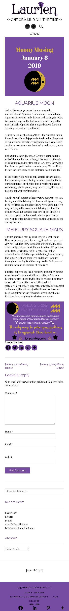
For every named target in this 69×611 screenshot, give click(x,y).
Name (9, 431)
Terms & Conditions (34, 592)
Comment (11, 393)
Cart (55, 596)
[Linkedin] (21, 348)
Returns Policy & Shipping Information (29, 596)
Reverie (9, 516)
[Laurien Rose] (34, 9)
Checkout (34, 601)
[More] (34, 348)
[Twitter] (15, 348)
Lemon (8, 520)
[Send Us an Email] (27, 26)
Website (9, 457)
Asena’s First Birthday (16, 524)
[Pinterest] (28, 348)
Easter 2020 (11, 512)
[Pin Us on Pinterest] (33, 26)
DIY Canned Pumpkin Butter (20, 528)
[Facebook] (8, 348)
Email (9, 444)
